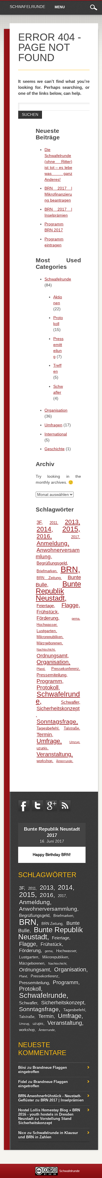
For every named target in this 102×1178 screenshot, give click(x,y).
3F (39, 522)
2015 (70, 529)
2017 (75, 537)
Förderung (47, 618)
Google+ (51, 806)
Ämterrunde (64, 761)
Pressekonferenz (65, 669)
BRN (69, 569)
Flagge (69, 605)
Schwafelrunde (27, 6)
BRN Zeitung (49, 578)
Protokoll (47, 687)
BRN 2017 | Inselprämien (62, 1100)
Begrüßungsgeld (52, 563)
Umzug (74, 742)
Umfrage (48, 741)
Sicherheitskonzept (58, 708)
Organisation (55, 410)
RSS (65, 806)
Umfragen (53, 425)
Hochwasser (46, 625)
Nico (22, 1133)
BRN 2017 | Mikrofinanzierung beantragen (58, 194)
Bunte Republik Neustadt (58, 591)
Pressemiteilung (51, 674)
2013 (71, 521)
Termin (44, 734)
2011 (53, 523)
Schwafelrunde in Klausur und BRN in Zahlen (48, 1135)
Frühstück (47, 612)
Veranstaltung (54, 754)
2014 (44, 529)
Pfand (40, 668)
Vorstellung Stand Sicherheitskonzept (44, 1120)
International (55, 434)
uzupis (42, 748)
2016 (43, 536)
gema (75, 618)
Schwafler (70, 702)
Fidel (22, 1082)
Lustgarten (46, 630)
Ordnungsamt (52, 656)
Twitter (37, 806)
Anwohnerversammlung (58, 553)
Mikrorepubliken (49, 637)
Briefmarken (46, 571)
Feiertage (45, 605)
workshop (44, 761)
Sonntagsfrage (56, 721)
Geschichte (54, 449)
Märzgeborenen (49, 643)
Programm (49, 681)
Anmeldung (52, 543)
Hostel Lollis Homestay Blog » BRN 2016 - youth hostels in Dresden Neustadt (49, 1114)
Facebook (23, 806)
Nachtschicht (46, 649)
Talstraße (71, 728)
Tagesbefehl (47, 728)
